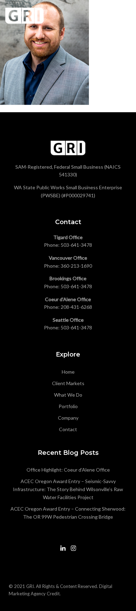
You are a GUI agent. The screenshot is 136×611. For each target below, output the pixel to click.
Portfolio (68, 406)
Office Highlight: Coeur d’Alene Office (68, 470)
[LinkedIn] (63, 551)
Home (68, 372)
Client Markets (68, 383)
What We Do (68, 395)
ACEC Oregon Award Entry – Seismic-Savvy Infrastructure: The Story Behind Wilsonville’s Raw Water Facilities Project (68, 489)
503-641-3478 (76, 245)
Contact (68, 429)
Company (68, 418)
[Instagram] (73, 551)
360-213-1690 (76, 266)
